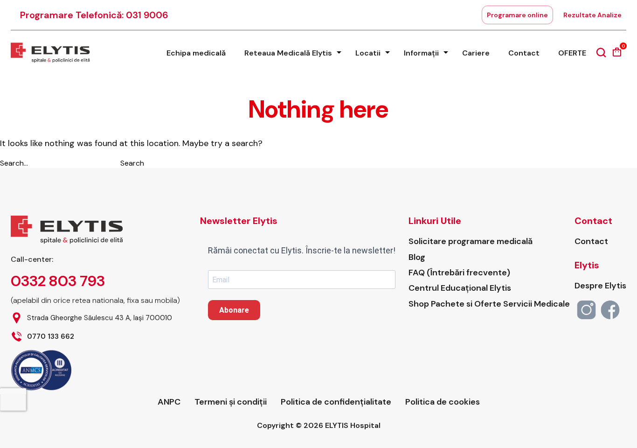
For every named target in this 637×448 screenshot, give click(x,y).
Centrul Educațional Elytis (460, 288)
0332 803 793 (58, 281)
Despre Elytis (600, 285)
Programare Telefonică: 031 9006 (94, 15)
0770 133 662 (50, 336)
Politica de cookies (442, 402)
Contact (524, 53)
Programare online (517, 15)
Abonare (234, 310)
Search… (14, 163)
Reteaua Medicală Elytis (288, 53)
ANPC (169, 402)
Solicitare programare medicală (471, 241)
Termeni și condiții (230, 402)
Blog (417, 257)
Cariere (476, 53)
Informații (421, 53)
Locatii (368, 53)
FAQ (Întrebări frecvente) (459, 272)
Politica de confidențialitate (336, 402)
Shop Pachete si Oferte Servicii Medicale (489, 304)
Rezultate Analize (592, 15)
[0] (617, 55)
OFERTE (572, 53)
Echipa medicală (196, 53)
